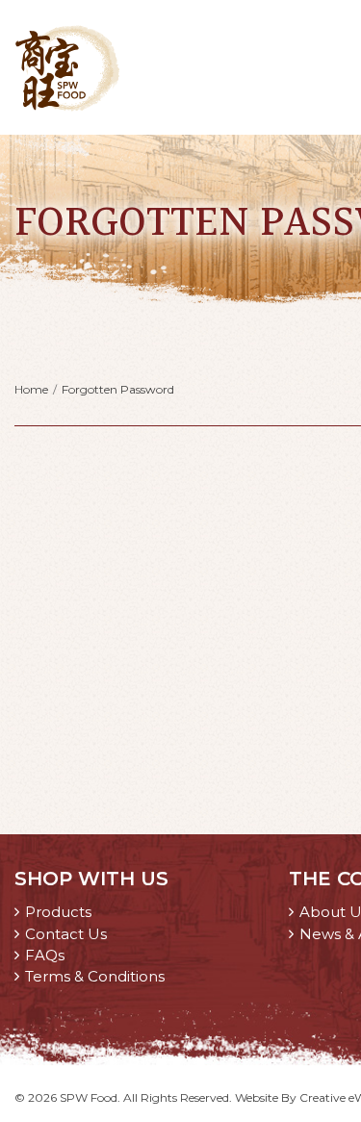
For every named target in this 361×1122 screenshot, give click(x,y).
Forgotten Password (118, 389)
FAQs (44, 955)
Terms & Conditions (95, 976)
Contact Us (66, 934)
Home (31, 389)
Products (58, 912)
